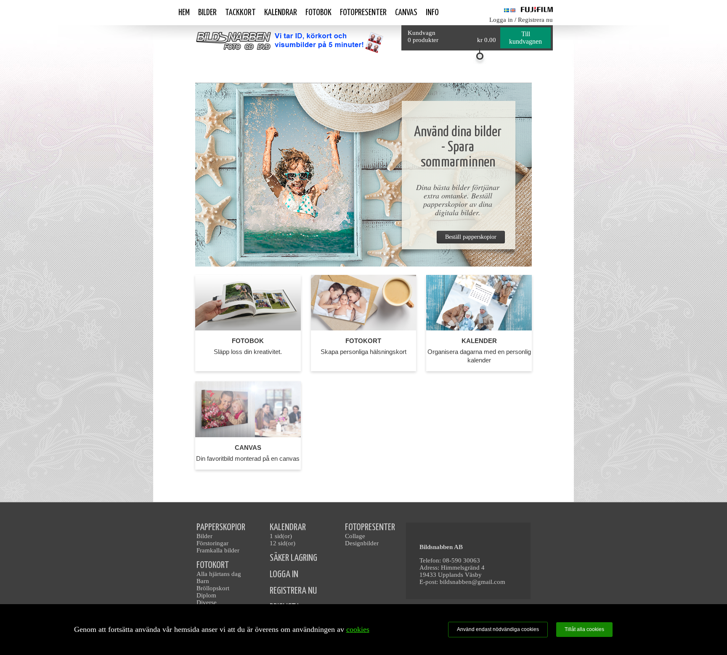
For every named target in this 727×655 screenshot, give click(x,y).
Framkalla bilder (217, 550)
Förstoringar (212, 543)
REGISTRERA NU (293, 591)
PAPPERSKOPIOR (220, 527)
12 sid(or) (282, 543)
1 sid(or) (281, 536)
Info (432, 12)
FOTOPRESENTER (370, 527)
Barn (202, 581)
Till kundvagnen (525, 37)
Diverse (206, 602)
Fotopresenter (363, 12)
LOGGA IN (284, 574)
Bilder (207, 12)
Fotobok (318, 12)
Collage (355, 536)
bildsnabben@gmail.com (472, 581)
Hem (184, 12)
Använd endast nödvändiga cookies (498, 629)
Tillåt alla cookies (584, 629)
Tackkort (240, 12)
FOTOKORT (212, 565)
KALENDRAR (288, 527)
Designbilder (362, 543)
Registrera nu (535, 19)
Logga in (501, 19)
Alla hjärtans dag (218, 573)
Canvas (406, 12)
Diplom (206, 595)
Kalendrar (280, 12)
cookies (357, 629)
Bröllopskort (212, 588)
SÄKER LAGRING (293, 558)
